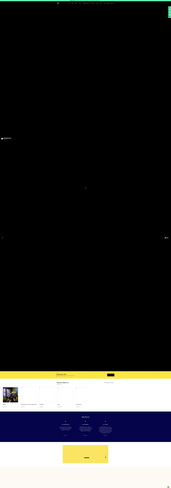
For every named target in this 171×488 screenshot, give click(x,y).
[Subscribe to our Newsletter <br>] (169, 13)
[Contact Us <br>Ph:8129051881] (169, 10)
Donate (70, 460)
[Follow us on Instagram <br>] (169, 16)
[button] (168, 487)
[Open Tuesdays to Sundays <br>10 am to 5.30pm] (169, 7)
